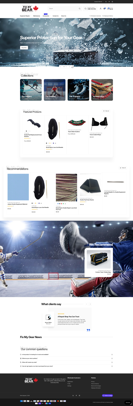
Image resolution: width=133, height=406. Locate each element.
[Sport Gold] (35, 203)
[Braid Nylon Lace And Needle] (55, 138)
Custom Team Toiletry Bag (103, 272)
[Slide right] (90, 304)
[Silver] (48, 143)
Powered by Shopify (109, 402)
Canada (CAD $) (98, 1)
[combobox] (64, 8)
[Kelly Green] (63, 203)
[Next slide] (69, 66)
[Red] (61, 203)
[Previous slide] (60, 66)
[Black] (46, 143)
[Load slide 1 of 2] (64, 67)
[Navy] (53, 143)
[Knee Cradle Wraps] (99, 128)
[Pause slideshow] (72, 66)
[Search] (79, 8)
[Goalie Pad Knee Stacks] (90, 193)
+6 (55, 143)
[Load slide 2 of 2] (66, 67)
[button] (110, 9)
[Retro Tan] (51, 143)
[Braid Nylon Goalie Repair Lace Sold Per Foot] (66, 198)
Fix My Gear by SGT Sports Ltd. (101, 402)
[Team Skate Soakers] (77, 125)
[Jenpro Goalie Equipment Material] (18, 197)
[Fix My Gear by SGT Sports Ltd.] (31, 383)
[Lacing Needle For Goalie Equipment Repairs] (114, 185)
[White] (56, 203)
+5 (65, 203)
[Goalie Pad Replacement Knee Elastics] (33, 126)
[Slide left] (86, 304)
